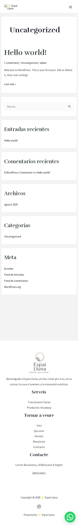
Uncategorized (29, 63)
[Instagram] (39, 507)
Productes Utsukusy (39, 407)
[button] (70, 517)
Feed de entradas (14, 274)
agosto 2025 (11, 204)
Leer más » (10, 84)
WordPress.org (12, 287)
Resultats (39, 441)
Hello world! (25, 52)
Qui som (39, 431)
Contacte (39, 447)
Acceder (8, 268)
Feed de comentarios (16, 280)
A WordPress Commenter (18, 172)
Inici (39, 425)
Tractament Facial (39, 402)
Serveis (39, 436)
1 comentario (11, 63)
